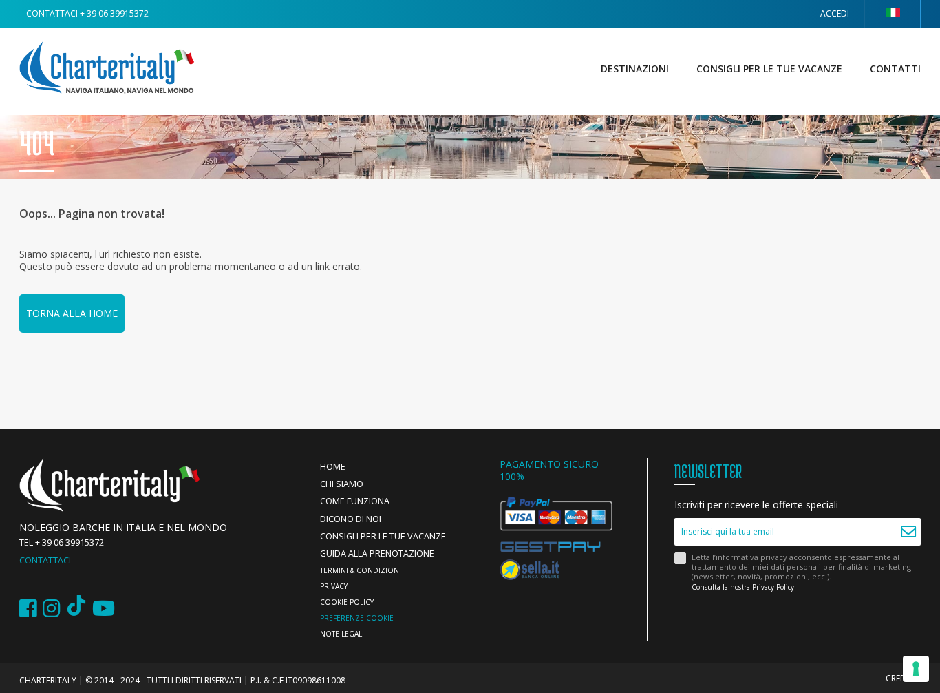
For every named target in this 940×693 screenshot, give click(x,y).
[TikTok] (76, 608)
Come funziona (354, 501)
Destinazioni (635, 68)
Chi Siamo (341, 484)
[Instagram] (52, 608)
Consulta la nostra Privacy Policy (743, 587)
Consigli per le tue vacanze (769, 68)
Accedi (834, 13)
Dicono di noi (350, 519)
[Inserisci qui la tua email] (909, 532)
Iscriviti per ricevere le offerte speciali (756, 505)
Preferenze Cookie (357, 618)
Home (332, 467)
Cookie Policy (347, 602)
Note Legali (342, 634)
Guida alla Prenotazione (377, 553)
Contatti (895, 68)
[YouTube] (103, 608)
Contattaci (45, 560)
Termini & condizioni (360, 570)
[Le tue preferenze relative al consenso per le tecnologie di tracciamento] (916, 669)
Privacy (334, 586)
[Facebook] (28, 608)
